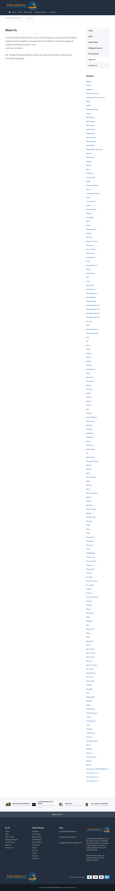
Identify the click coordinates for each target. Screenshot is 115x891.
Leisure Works (91, 417)
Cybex (88, 205)
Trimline (89, 729)
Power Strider (91, 561)
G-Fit (88, 261)
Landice (89, 413)
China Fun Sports (92, 185)
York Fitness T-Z (92, 781)
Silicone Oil (90, 629)
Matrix (88, 465)
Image (88, 349)
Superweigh (90, 697)
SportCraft (90, 657)
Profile (88, 589)
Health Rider (91, 297)
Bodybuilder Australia (94, 149)
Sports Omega (91, 665)
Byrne (88, 169)
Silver (88, 633)
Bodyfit (89, 153)
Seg (87, 625)
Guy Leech (90, 285)
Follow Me (90, 253)
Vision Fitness (91, 757)
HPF (87, 325)
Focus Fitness (91, 249)
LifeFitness (90, 421)
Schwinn (89, 621)
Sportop (89, 661)
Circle (88, 189)
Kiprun (88, 401)
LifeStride (90, 433)
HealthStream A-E (93, 305)
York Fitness (36, 834)
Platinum (89, 545)
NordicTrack (91, 517)
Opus (88, 529)
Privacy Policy (93, 54)
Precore (89, 573)
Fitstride (89, 245)
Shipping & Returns (40, 12)
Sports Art (35, 858)
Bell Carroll (90, 117)
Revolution (90, 613)
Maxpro (89, 469)
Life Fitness (36, 845)
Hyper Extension (92, 333)
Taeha (88, 705)
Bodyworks (90, 157)
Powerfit (89, 565)
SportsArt (90, 669)
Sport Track (90, 653)
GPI (87, 277)
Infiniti (88, 357)
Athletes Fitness (92, 109)
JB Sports (89, 377)
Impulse (89, 353)
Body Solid (90, 145)
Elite (88, 221)
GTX (88, 281)
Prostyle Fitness (92, 597)
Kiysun (88, 405)
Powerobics (90, 569)
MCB (88, 481)
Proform (89, 593)
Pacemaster (90, 537)
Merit (88, 489)
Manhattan (90, 457)
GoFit (88, 269)
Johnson (89, 389)
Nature (89, 501)
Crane (88, 197)
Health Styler (91, 301)
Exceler (89, 233)
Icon (87, 337)
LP (87, 453)
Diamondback (91, 209)
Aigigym (89, 89)
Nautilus (89, 505)
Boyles (88, 165)
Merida (89, 485)
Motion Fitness (92, 493)
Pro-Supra (90, 585)
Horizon (89, 321)
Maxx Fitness (91, 477)
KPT (87, 409)
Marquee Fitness (92, 461)
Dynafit (89, 213)
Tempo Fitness (91, 713)
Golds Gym (90, 273)
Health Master (91, 293)
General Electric (92, 265)
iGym (88, 345)
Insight (88, 361)
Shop (19, 12)
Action (88, 85)
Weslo (88, 765)
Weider (89, 761)
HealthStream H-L (93, 313)
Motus (88, 497)
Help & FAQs (28, 12)
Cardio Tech (90, 177)
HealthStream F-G (93, 309)
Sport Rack (90, 649)
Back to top (56, 814)
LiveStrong (90, 449)
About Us (92, 59)
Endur (88, 225)
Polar (88, 549)
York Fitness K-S (92, 777)
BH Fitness (90, 125)
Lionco (88, 441)
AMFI (88, 101)
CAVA (88, 181)
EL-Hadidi (89, 217)
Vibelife (89, 749)
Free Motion (90, 257)
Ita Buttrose (90, 369)
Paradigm (89, 541)
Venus (88, 745)
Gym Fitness (90, 289)
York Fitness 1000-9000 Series (97, 769)
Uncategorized (91, 741)
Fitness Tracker (92, 241)
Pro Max (89, 577)
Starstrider (90, 681)
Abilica (88, 81)
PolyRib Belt (90, 553)
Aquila (88, 105)
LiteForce (89, 445)
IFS (87, 341)
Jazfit (88, 373)
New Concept (91, 509)
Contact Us (53, 12)
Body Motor (90, 133)
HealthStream (36, 839)
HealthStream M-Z (93, 317)
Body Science (91, 141)
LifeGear (89, 425)
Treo (88, 725)
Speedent (89, 641)
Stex (88, 693)
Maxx (88, 473)
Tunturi (89, 737)
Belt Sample (90, 121)
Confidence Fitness (93, 193)
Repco (88, 609)
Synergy (89, 701)
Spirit (88, 645)
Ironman (89, 365)
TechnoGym (90, 709)
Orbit (88, 533)
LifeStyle (89, 437)
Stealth (89, 685)
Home (14, 12)
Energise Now (91, 229)
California (90, 173)
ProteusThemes (56, 887)
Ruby (88, 617)
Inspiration (35, 831)
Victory (89, 753)
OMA (88, 525)
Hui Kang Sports (92, 329)
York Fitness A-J (92, 773)
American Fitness (92, 93)
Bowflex (89, 161)
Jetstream (90, 381)
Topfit (88, 717)
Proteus (89, 601)
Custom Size (90, 201)
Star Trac (89, 677)
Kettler (89, 397)
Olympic (89, 521)
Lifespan (89, 429)
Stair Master (91, 673)
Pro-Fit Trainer (91, 581)
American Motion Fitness (95, 97)
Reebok (89, 605)
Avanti (88, 113)
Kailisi (88, 393)
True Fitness (90, 733)
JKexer (88, 385)
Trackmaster (91, 721)
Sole (87, 637)
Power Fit (35, 856)
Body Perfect (91, 137)
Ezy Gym (89, 237)
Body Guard (90, 129)
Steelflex (89, 689)
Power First (90, 557)
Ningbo (89, 513)
